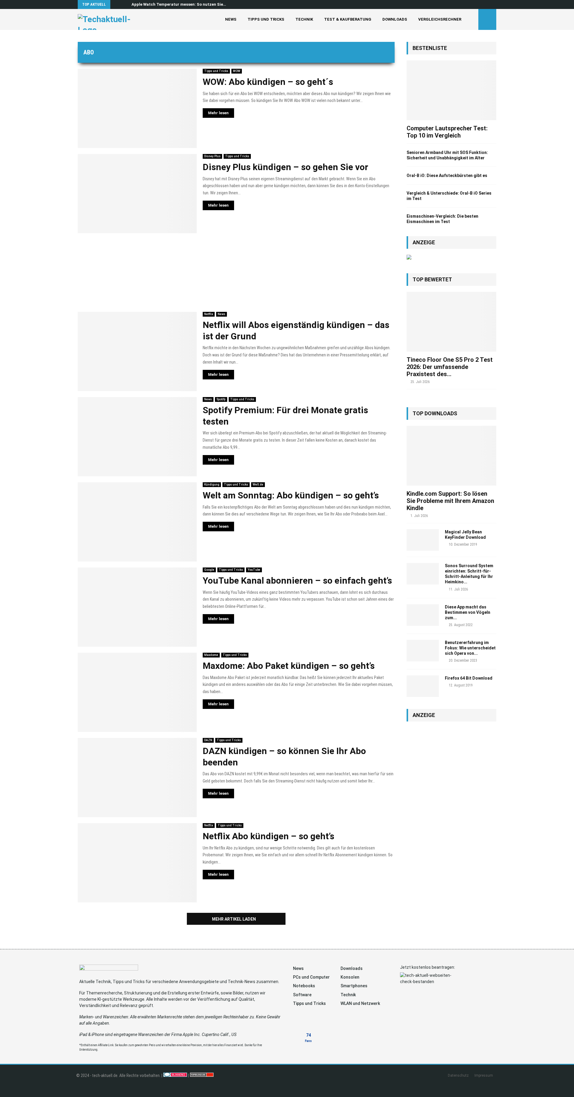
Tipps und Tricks (266, 19)
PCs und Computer (311, 977)
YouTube (254, 569)
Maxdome (211, 655)
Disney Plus (212, 156)
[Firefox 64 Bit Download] (423, 686)
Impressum (483, 1075)
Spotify (221, 399)
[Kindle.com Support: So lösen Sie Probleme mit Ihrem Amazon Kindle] (451, 456)
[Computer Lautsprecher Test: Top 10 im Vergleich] (451, 90)
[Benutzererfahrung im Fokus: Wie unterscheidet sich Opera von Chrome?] (423, 650)
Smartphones (354, 985)
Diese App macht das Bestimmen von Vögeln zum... (467, 612)
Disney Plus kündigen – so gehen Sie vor (285, 167)
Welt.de (258, 484)
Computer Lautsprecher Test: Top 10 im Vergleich (447, 132)
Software (302, 994)
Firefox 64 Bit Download (468, 678)
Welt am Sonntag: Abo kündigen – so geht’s (291, 495)
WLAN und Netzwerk (360, 1003)
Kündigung (211, 484)
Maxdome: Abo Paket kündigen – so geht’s (289, 665)
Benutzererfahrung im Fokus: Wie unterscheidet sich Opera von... (470, 648)
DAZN (208, 740)
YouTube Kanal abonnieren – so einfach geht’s (297, 580)
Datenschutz (458, 1075)
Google (209, 569)
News (230, 19)
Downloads (394, 19)
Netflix (208, 314)
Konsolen (350, 977)
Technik (304, 19)
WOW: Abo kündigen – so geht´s (268, 82)
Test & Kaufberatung (347, 19)
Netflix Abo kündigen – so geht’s (268, 836)
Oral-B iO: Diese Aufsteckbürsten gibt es (447, 175)
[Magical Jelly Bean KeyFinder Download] (423, 540)
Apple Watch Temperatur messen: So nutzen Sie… (179, 4)
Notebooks (304, 985)
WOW (236, 71)
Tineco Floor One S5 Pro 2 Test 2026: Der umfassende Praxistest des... (450, 367)
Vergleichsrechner (439, 19)
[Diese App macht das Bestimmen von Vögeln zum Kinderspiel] (423, 615)
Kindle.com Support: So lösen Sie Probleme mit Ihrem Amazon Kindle (450, 501)
